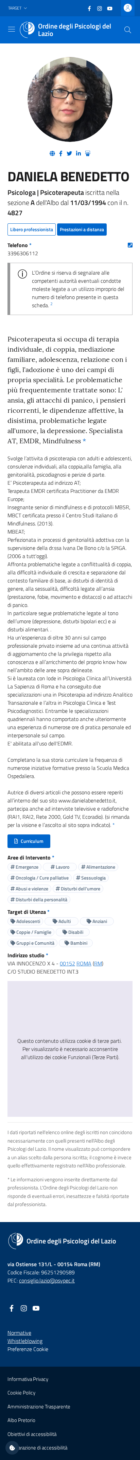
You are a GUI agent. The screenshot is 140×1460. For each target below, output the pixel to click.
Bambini (78, 943)
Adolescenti (27, 921)
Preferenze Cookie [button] (27, 1349)
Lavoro (62, 867)
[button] (18, 8)
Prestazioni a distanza (82, 229)
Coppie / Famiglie (33, 932)
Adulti (64, 921)
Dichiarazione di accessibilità (37, 1448)
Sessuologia (93, 877)
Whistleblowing (24, 1341)
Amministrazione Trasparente (38, 1406)
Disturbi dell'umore (80, 888)
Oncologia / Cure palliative (42, 877)
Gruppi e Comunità (34, 943)
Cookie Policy (21, 1393)
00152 (67, 963)
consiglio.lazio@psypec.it (47, 1280)
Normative (19, 1333)
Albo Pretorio (21, 1420)
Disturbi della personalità (41, 899)
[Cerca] (128, 30)
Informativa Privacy (27, 1379)
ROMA (83, 963)
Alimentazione (100, 867)
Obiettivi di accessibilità (31, 1434)
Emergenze (26, 867)
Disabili (75, 932)
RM (98, 963)
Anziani (99, 921)
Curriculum (32, 842)
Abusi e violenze (31, 888)
